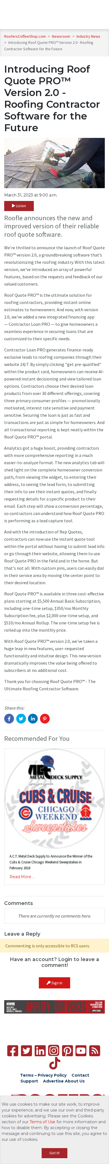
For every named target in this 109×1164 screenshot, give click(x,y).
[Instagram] (53, 1050)
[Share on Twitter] (21, 719)
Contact (80, 1075)
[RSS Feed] (94, 1051)
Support (29, 1081)
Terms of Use (42, 1121)
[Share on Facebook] (9, 719)
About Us (75, 1081)
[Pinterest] (67, 1051)
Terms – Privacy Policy (43, 1075)
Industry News (88, 36)
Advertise (53, 1081)
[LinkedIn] (40, 1051)
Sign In (56, 982)
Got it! (54, 1152)
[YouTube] (80, 1051)
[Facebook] (12, 1051)
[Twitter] (26, 1051)
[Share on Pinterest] (45, 719)
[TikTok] (54, 1063)
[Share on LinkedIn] (33, 719)
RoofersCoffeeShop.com (25, 36)
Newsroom (61, 36)
